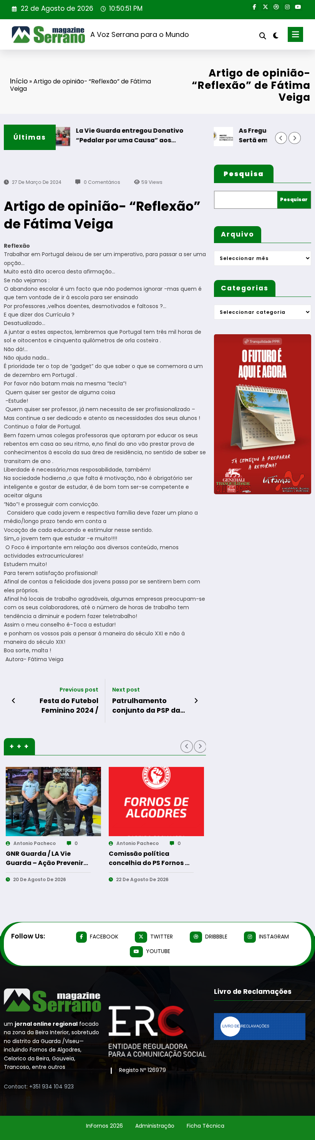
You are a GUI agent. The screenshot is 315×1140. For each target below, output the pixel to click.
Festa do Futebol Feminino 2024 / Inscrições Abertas (65, 705)
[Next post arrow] (196, 700)
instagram (274, 936)
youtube (158, 951)
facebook (104, 936)
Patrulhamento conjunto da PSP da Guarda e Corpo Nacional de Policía (146, 705)
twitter (161, 936)
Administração (154, 1126)
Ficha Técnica (205, 1126)
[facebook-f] (254, 7)
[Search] (262, 36)
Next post (126, 690)
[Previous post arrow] (14, 700)
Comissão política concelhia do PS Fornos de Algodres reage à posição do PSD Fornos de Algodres (59, 858)
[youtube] (298, 7)
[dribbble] (276, 7)
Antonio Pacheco (45, 843)
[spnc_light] (275, 35)
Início (19, 81)
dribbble (216, 936)
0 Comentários (102, 182)
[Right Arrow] (294, 137)
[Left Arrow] (281, 137)
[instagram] (287, 7)
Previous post (79, 690)
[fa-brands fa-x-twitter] (265, 7)
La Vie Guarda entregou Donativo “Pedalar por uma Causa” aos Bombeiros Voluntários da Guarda (115, 135)
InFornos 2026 (104, 1126)
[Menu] (295, 34)
